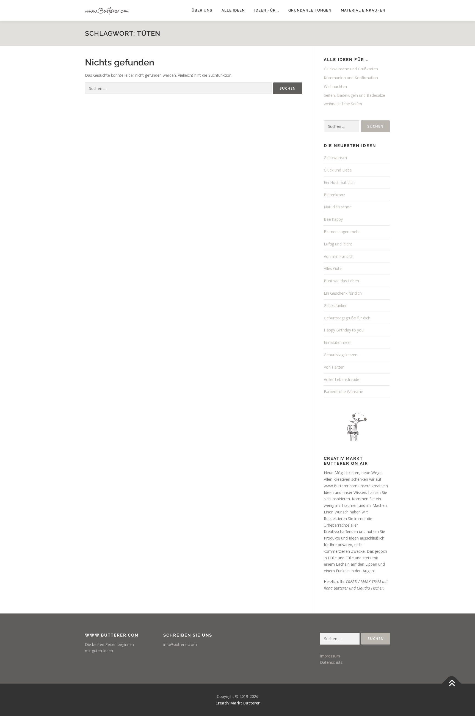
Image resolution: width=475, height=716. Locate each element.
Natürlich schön (338, 206)
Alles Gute (333, 268)
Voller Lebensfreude (341, 379)
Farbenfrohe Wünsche (343, 391)
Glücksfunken (335, 305)
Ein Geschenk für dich (343, 293)
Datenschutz (331, 662)
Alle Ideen (233, 10)
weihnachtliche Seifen (343, 103)
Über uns (202, 10)
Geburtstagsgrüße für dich (347, 317)
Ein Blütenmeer (337, 342)
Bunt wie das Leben (341, 280)
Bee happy (333, 219)
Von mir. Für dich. (339, 256)
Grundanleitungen (310, 10)
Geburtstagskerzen (340, 354)
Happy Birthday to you (344, 330)
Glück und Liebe (338, 170)
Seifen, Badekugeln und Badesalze (354, 95)
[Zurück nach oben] (452, 683)
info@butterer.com (180, 644)
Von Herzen (334, 367)
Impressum (330, 656)
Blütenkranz (334, 194)
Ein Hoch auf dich (339, 182)
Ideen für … (266, 10)
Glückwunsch (335, 157)
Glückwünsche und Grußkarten (351, 68)
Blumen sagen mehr (342, 231)
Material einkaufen (363, 10)
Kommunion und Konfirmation (351, 77)
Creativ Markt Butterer (238, 703)
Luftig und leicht (338, 244)
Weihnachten (335, 86)
